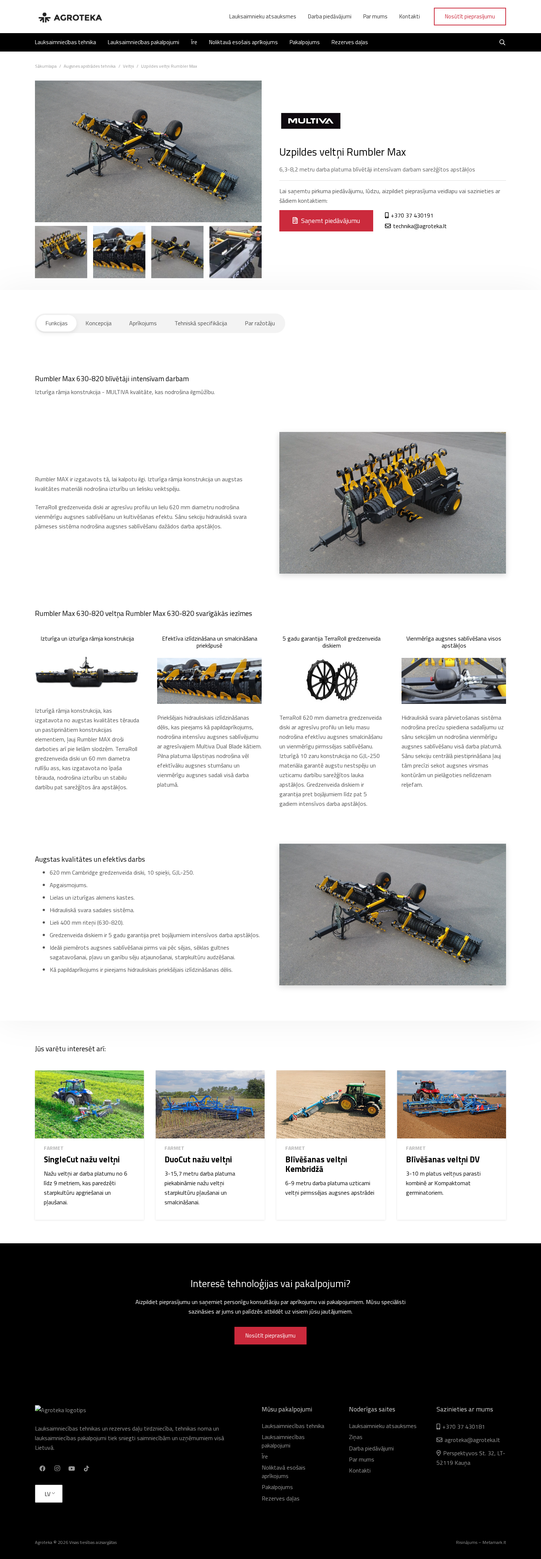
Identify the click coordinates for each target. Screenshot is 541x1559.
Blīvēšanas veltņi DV (443, 1159)
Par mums (361, 1459)
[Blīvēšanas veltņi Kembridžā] (330, 1104)
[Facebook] (42, 1468)
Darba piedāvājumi (371, 1448)
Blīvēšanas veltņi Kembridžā (316, 1164)
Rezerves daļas (281, 1498)
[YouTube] (71, 1468)
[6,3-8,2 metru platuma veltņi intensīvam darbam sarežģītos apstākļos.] (177, 252)
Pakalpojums (277, 1486)
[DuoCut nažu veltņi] (210, 1104)
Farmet (54, 1148)
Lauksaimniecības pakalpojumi (283, 1440)
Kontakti (360, 1470)
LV (47, 1493)
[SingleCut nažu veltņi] (89, 1104)
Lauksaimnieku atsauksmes (383, 1425)
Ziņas (356, 1436)
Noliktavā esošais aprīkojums (283, 1471)
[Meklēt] (502, 42)
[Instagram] (57, 1468)
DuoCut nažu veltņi (198, 1159)
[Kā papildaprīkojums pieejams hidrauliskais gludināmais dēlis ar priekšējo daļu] (119, 252)
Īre (265, 1456)
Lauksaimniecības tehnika (293, 1425)
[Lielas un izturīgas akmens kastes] (235, 252)
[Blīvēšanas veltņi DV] (451, 1104)
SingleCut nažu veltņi (82, 1159)
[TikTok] (86, 1468)
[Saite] (70, 16)
